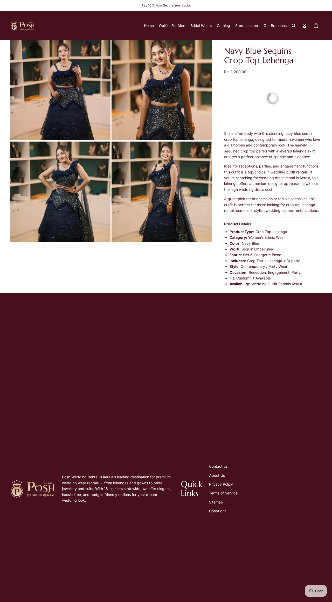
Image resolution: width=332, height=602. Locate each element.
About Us (217, 475)
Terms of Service (223, 493)
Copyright (217, 511)
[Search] (293, 25)
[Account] (304, 25)
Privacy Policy (221, 484)
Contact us (218, 466)
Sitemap (216, 502)
